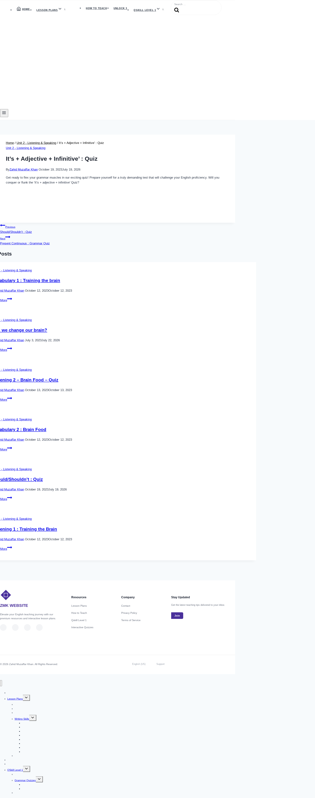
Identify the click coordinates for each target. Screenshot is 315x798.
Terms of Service (131, 620)
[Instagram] (39, 627)
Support (160, 664)
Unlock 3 (120, 8)
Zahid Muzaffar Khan (23, 169)
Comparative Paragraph (36, 751)
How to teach (96, 8)
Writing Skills (22, 718)
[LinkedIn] (15, 627)
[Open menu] (4, 113)
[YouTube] (3, 627)
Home (26, 9)
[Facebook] (27, 627)
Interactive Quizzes (82, 627)
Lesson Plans (79, 605)
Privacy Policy (129, 612)
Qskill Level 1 (79, 620)
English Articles (23, 774)
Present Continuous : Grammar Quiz (25, 241)
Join (177, 615)
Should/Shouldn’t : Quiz (16, 229)
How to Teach (79, 612)
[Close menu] (1, 683)
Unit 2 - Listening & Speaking (25, 148)
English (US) (138, 664)
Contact (125, 605)
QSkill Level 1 (15, 769)
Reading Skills (23, 712)
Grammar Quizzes (25, 780)
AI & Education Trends (27, 792)
